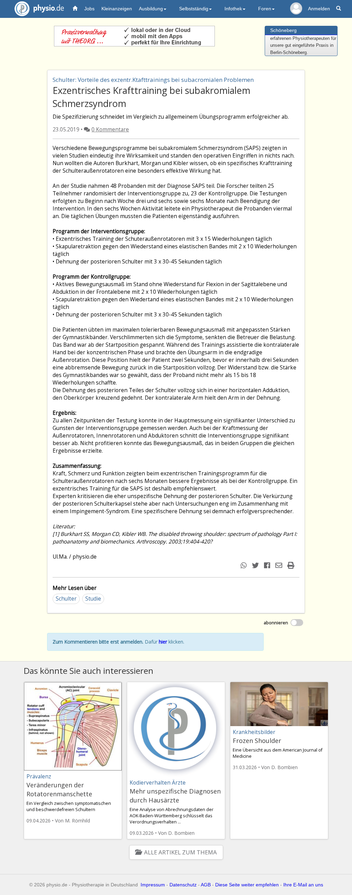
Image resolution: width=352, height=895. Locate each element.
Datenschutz (183, 884)
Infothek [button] (233, 8)
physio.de (39, 8)
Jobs (89, 8)
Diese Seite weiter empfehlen (247, 884)
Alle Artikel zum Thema (180, 852)
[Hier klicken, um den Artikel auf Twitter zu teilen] (256, 565)
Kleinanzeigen (116, 8)
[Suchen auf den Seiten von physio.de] (339, 9)
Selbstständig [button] (193, 8)
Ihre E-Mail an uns (303, 884)
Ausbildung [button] (151, 8)
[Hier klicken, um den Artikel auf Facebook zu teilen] (268, 565)
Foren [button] (264, 8)
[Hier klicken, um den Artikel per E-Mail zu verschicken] (279, 565)
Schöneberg (283, 30)
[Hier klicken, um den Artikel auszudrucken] (291, 565)
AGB (206, 884)
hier (163, 641)
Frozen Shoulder (257, 740)
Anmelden (319, 8)
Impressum (153, 884)
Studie (93, 598)
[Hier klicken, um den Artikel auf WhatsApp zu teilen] (245, 565)
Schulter (66, 598)
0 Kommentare (110, 129)
